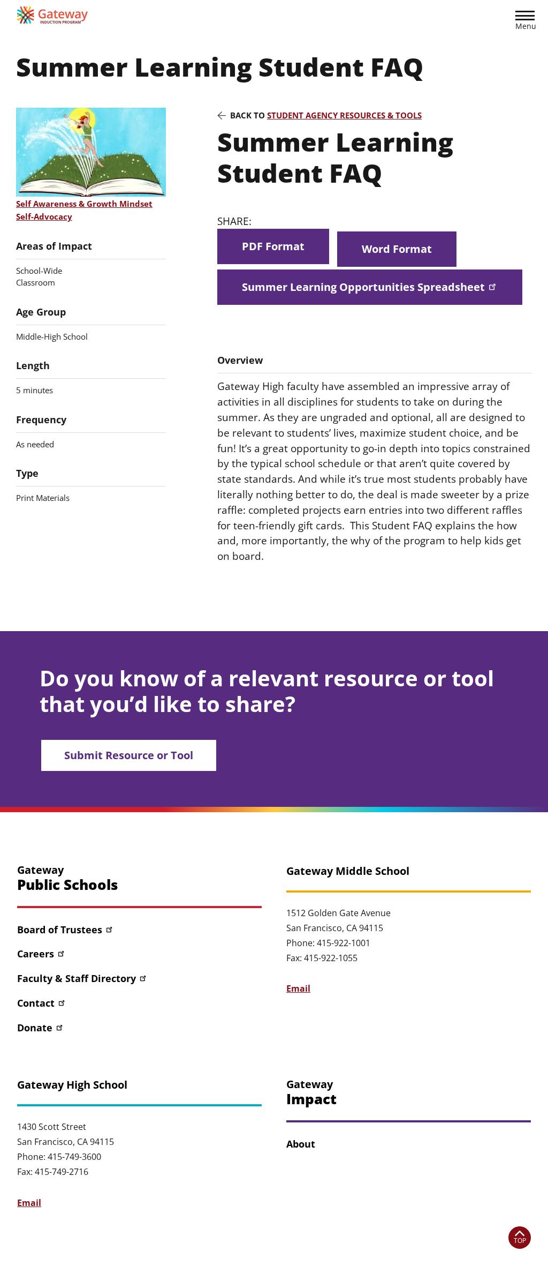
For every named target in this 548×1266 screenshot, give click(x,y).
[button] (525, 22)
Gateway (67, 878)
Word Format (397, 249)
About (300, 1143)
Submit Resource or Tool (128, 755)
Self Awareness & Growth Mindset (84, 203)
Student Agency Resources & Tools (344, 115)
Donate (34, 1027)
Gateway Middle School (347, 871)
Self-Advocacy (44, 216)
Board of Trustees (59, 929)
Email (298, 988)
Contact (36, 1003)
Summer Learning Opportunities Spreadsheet (363, 287)
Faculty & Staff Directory (76, 978)
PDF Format (273, 246)
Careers (35, 953)
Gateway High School (72, 1084)
